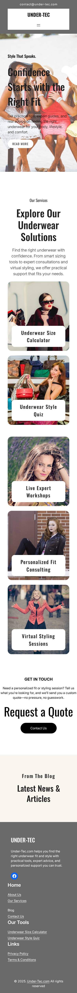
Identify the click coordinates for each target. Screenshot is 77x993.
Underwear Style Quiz (38, 410)
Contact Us (38, 728)
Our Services (17, 901)
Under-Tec (38, 14)
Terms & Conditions (22, 960)
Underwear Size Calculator (38, 336)
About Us (14, 895)
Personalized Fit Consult (38, 565)
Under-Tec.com (38, 981)
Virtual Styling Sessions (38, 639)
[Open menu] (38, 25)
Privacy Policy (18, 954)
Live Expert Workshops (38, 491)
